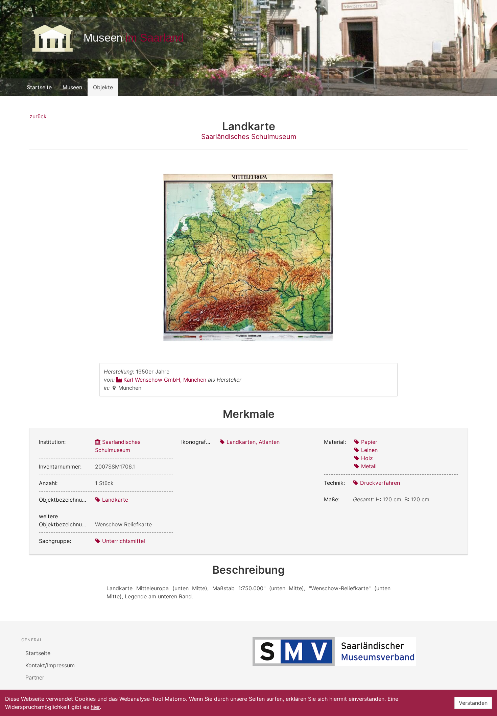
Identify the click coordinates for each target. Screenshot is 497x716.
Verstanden (473, 702)
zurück (38, 116)
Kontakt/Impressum (50, 665)
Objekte (103, 87)
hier (95, 706)
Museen (72, 87)
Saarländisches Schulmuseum (248, 137)
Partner (34, 677)
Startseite (39, 87)
